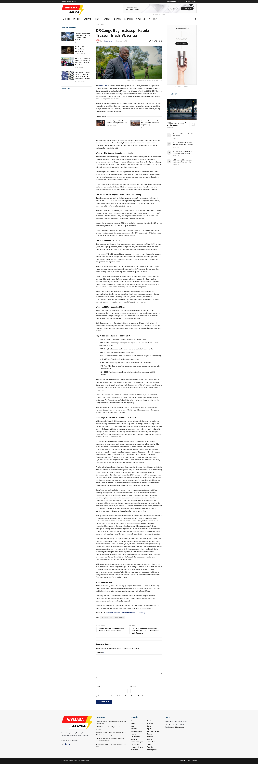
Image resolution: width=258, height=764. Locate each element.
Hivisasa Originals (137, 747)
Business (76, 19)
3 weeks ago (79, 67)
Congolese (104, 617)
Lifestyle (87, 19)
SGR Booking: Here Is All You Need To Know (177, 124)
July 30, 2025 (146, 127)
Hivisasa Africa (107, 41)
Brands (133, 726)
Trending (141, 19)
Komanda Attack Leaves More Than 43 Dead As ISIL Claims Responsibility (150, 123)
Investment (134, 750)
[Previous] (127, 133)
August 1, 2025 (112, 125)
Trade (149, 744)
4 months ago (80, 42)
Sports (149, 739)
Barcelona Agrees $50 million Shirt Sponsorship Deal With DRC (117, 122)
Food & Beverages (137, 742)
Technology (151, 742)
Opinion (130, 19)
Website (133, 687)
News (97, 19)
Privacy (74, 1)
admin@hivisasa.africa (176, 727)
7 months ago (80, 53)
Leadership (151, 721)
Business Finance (136, 731)
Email (98, 687)
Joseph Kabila (119, 617)
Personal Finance (153, 731)
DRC (111, 617)
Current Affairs (135, 736)
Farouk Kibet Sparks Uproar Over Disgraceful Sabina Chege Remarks (183, 143)
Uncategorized (152, 750)
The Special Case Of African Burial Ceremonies (81, 49)
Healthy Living (135, 744)
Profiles (150, 734)
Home (67, 19)
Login (195, 1)
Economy (134, 739)
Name (98, 678)
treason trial (103, 86)
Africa (118, 19)
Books (133, 723)
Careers (133, 734)
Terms (69, 1)
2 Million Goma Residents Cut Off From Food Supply (125, 613)
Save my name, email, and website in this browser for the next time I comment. (124, 696)
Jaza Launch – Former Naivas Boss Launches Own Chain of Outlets (182, 152)
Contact (63, 1)
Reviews (107, 19)
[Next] (130, 133)
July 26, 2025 (118, 41)
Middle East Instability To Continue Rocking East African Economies (182, 161)
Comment (100, 652)
